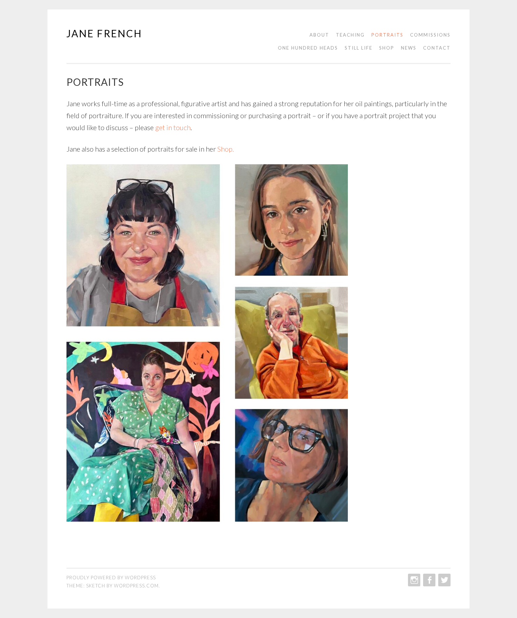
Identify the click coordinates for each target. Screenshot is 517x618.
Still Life (358, 48)
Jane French (104, 33)
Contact (437, 48)
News (408, 48)
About (319, 35)
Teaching (350, 35)
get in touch (173, 127)
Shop (386, 48)
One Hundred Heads (308, 48)
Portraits (387, 35)
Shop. (225, 149)
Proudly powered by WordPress (111, 577)
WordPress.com (136, 585)
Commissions (430, 35)
